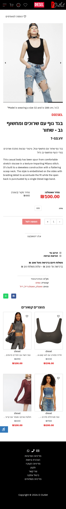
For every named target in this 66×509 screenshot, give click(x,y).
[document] (33, 254)
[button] (11, 238)
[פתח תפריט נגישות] (4, 429)
